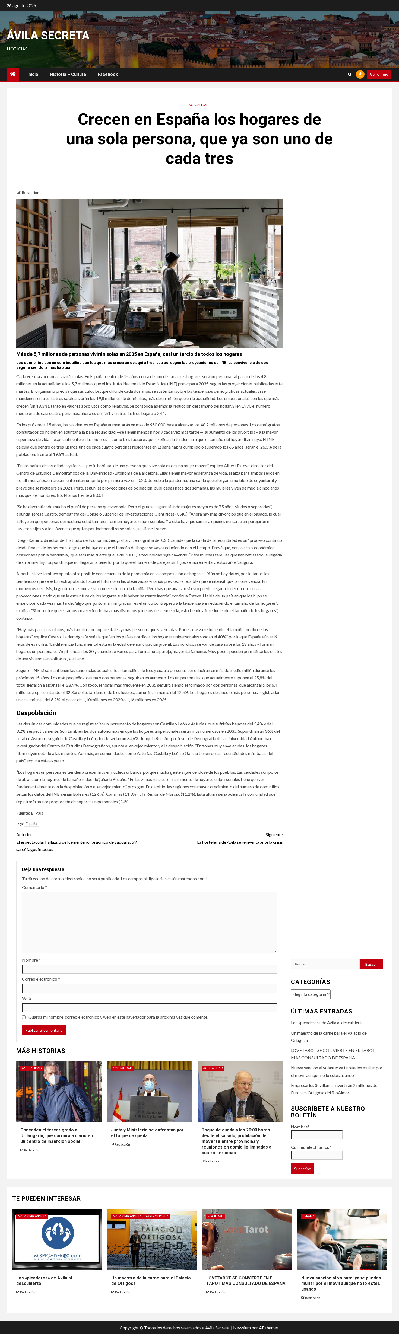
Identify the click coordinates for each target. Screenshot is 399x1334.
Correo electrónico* (311, 1147)
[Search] (349, 74)
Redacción (30, 192)
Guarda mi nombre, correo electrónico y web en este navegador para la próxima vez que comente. (118, 1016)
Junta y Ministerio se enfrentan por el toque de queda (147, 1132)
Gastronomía (157, 1216)
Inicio (32, 74)
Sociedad (215, 1216)
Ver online (379, 74)
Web (26, 998)
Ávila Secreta (48, 35)
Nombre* (300, 1126)
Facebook (108, 74)
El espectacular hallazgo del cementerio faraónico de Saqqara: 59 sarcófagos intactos (76, 842)
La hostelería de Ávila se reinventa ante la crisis (240, 838)
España (31, 823)
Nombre (31, 959)
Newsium (242, 1327)
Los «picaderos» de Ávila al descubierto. (328, 1022)
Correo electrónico (41, 978)
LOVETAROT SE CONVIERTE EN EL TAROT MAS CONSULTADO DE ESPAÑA (246, 1280)
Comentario (34, 887)
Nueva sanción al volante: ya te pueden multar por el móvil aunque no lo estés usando (341, 1283)
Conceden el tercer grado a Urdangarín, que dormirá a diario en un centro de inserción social (56, 1135)
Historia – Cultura (68, 74)
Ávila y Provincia (32, 1216)
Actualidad (198, 105)
